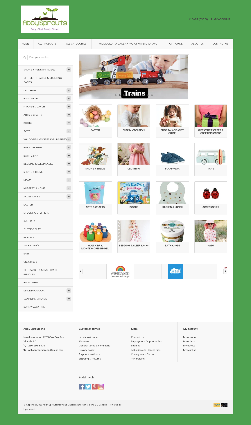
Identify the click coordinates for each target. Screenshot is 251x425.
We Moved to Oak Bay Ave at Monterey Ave (128, 43)
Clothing (30, 90)
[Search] (25, 57)
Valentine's (31, 245)
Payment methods (89, 354)
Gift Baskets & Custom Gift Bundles (42, 272)
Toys (27, 131)
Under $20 (30, 261)
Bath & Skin (31, 155)
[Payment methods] (217, 404)
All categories (76, 43)
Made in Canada (34, 290)
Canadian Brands (35, 298)
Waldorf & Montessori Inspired (45, 139)
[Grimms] (109, 271)
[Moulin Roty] (219, 271)
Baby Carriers (33, 147)
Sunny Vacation (34, 307)
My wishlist (189, 350)
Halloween (31, 282)
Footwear (31, 98)
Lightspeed (29, 409)
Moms (27, 180)
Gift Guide (176, 43)
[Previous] (81, 271)
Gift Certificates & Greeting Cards (43, 80)
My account (221, 19)
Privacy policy (86, 350)
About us (197, 43)
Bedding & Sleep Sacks (38, 163)
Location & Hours (88, 337)
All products (47, 43)
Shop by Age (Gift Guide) (39, 69)
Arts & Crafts (33, 114)
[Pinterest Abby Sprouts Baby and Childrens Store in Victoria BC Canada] (95, 386)
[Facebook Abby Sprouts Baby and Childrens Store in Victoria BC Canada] (82, 386)
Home (25, 43)
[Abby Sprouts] (77, 19)
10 (152, 95)
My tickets (189, 345)
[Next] (225, 271)
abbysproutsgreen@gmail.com (45, 350)
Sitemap (135, 345)
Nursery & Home (34, 188)
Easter (28, 204)
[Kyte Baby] (191, 271)
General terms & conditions (94, 345)
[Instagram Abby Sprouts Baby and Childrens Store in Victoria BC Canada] (101, 386)
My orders (189, 341)
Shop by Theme (33, 171)
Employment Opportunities (146, 341)
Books (28, 123)
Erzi (26, 253)
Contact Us (220, 43)
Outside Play (32, 229)
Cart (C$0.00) (200, 19)
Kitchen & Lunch (34, 106)
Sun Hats (29, 221)
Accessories (32, 196)
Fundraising (138, 358)
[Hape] (136, 271)
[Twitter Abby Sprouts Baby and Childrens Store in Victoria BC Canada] (88, 386)
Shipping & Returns (90, 358)
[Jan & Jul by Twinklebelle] (164, 271)
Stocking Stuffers (36, 212)
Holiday (29, 237)
